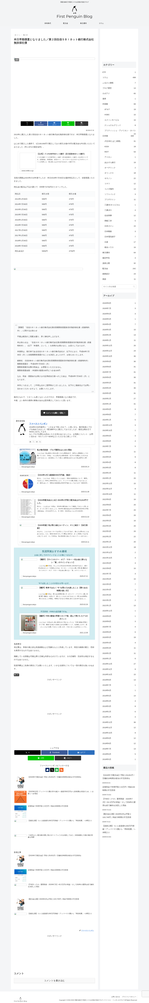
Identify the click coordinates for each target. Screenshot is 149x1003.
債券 (17, 674)
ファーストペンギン (38, 424)
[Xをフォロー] (33, 441)
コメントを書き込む (54, 980)
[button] (81, 123)
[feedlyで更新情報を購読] (36, 441)
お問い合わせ (115, 997)
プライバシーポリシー (129, 997)
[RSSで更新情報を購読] (40, 441)
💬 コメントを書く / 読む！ (54, 413)
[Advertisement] (54, 50)
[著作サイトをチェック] (30, 441)
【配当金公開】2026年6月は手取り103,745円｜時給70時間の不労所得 (116, 815)
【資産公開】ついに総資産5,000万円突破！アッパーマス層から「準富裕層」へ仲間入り (118, 829)
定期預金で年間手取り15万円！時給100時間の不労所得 (118, 788)
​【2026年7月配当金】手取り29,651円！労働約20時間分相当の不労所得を (118, 776)
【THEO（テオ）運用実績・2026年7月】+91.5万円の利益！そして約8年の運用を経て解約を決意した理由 (119, 802)
